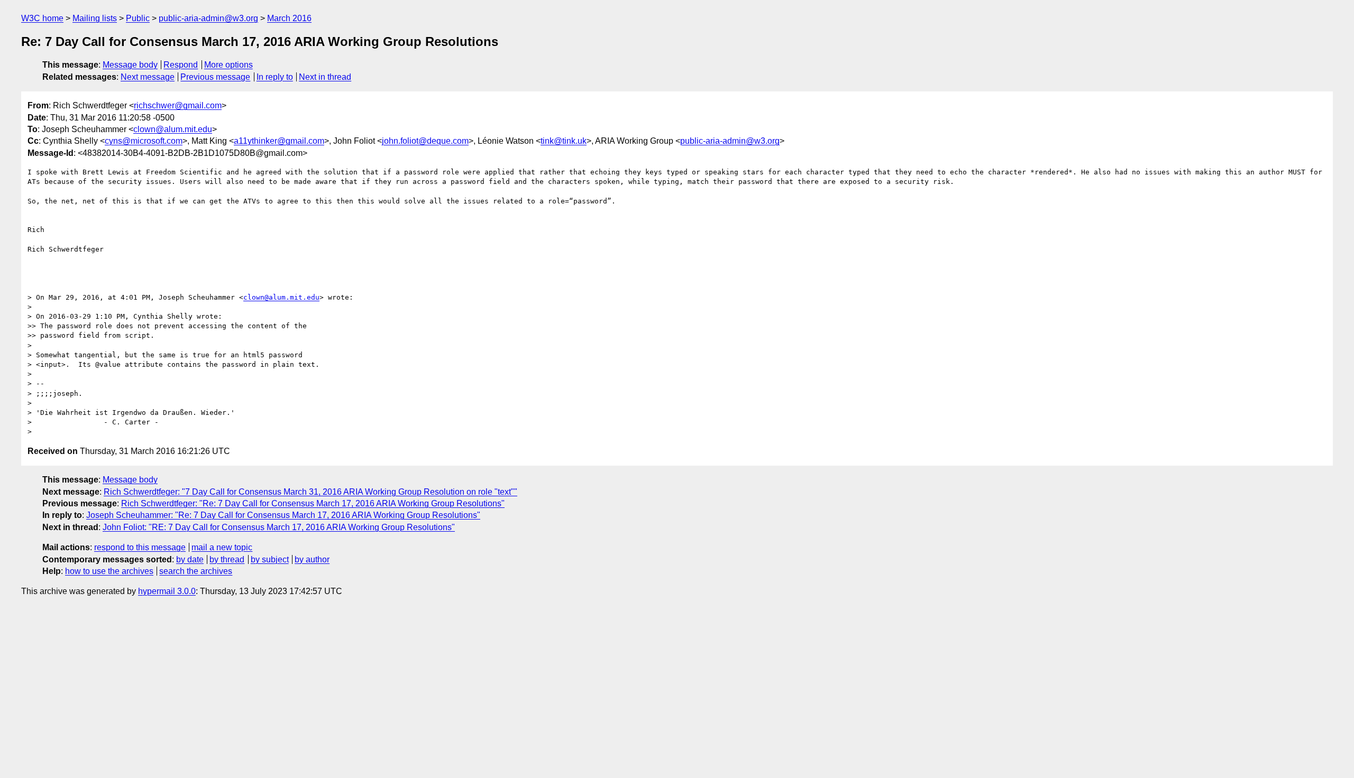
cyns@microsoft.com (143, 140)
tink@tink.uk (564, 140)
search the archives (195, 571)
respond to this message (140, 547)
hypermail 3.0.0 (167, 591)
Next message (148, 76)
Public (138, 18)
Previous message (215, 76)
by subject (270, 559)
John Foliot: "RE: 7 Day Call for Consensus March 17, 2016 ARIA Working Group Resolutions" (279, 527)
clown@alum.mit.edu (172, 129)
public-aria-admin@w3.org (208, 18)
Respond (180, 64)
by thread (226, 559)
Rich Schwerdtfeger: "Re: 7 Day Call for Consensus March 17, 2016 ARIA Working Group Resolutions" (313, 503)
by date (190, 559)
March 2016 (289, 18)
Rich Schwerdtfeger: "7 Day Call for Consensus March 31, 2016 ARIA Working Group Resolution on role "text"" (310, 491)
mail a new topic (221, 547)
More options (228, 64)
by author (312, 559)
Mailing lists (94, 18)
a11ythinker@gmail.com (279, 140)
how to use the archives (109, 571)
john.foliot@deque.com (425, 140)
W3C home (42, 18)
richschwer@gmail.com (178, 105)
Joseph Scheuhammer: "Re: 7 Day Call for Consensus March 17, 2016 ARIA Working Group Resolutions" (283, 515)
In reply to (275, 76)
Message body (130, 64)
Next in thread (325, 76)
